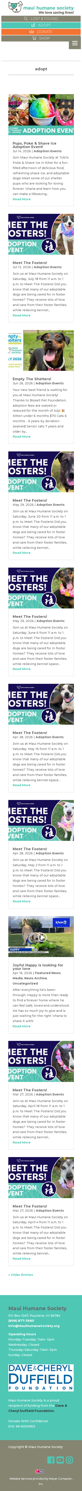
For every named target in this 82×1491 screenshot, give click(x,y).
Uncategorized (25, 983)
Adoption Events (48, 151)
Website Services (20, 1478)
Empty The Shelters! (32, 379)
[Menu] (75, 43)
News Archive (35, 978)
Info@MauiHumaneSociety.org (33, 1326)
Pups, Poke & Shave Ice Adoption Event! (34, 145)
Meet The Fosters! (30, 263)
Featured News (48, 973)
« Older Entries (20, 1275)
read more (22, 199)
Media (18, 978)
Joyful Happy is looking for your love (38, 967)
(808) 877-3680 (21, 1321)
